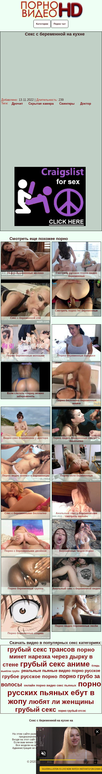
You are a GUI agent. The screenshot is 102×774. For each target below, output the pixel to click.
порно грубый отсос (72, 710)
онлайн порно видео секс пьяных (50, 685)
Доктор (85, 103)
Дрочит (17, 103)
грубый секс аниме (55, 664)
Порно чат (60, 23)
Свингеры (66, 103)
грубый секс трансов (41, 649)
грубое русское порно (29, 676)
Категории (42, 23)
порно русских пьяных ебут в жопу (54, 693)
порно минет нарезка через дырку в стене (49, 657)
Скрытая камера (41, 103)
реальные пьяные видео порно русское (60, 670)
